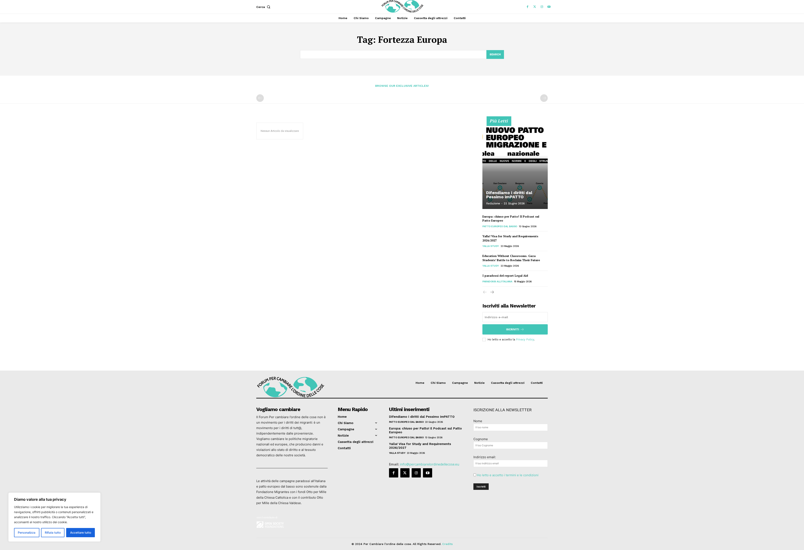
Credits (447, 544)
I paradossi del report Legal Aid (505, 276)
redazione (493, 203)
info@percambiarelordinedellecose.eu (429, 464)
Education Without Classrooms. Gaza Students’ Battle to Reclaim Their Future (511, 258)
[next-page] (491, 292)
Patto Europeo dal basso (499, 226)
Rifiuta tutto (53, 532)
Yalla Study (490, 246)
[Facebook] (528, 7)
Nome (477, 421)
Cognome (480, 439)
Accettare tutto (80, 532)
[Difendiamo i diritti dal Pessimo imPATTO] (515, 165)
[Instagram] (542, 7)
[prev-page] (260, 98)
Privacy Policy (525, 339)
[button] (264, 7)
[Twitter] (535, 7)
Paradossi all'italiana (497, 281)
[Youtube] (549, 7)
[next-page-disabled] (544, 98)
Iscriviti (512, 329)
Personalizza (26, 532)
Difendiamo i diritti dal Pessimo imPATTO (509, 194)
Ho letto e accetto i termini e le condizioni (508, 475)
